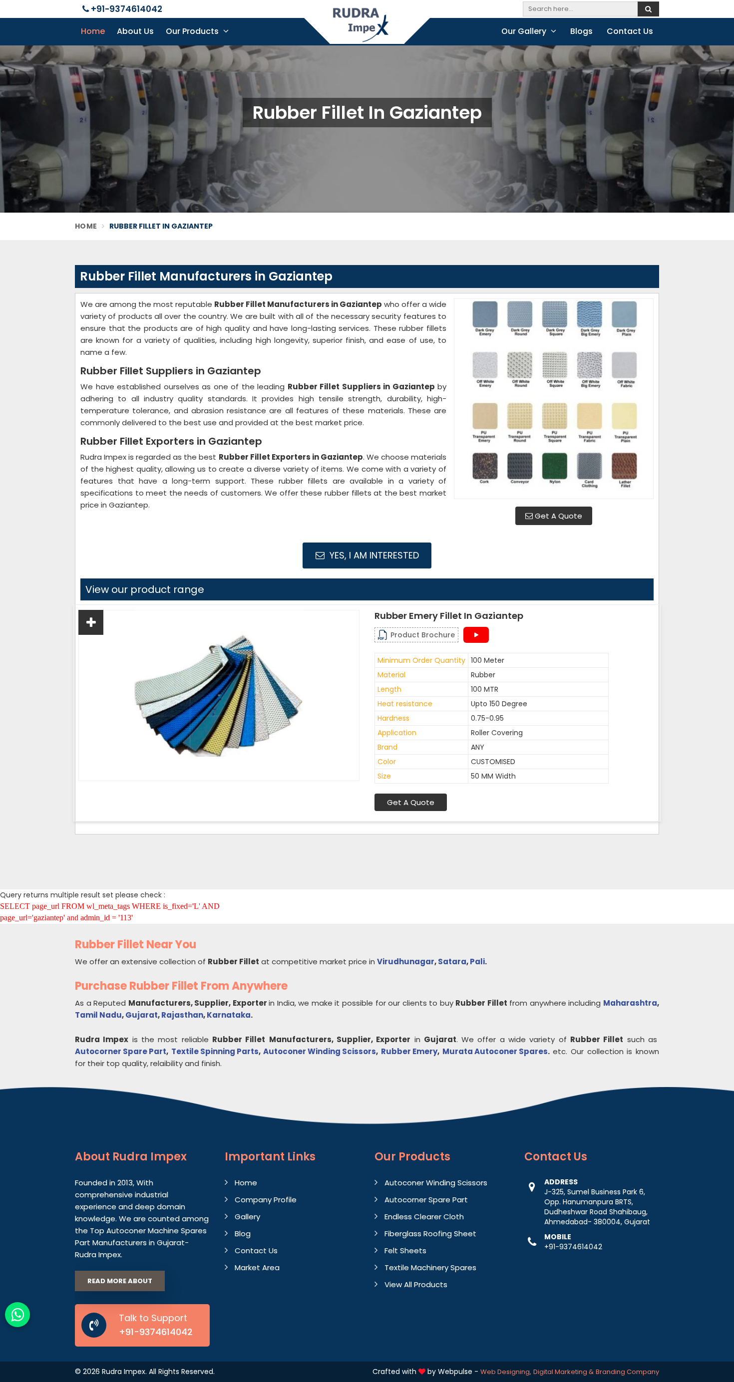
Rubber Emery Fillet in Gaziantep (448, 616)
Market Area (257, 1267)
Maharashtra (630, 1003)
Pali (477, 961)
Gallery (247, 1216)
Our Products (193, 31)
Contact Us (630, 31)
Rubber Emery (409, 1051)
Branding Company (627, 1372)
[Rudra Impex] (367, 31)
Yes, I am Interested (373, 555)
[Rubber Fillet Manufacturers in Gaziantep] (554, 398)
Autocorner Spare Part (120, 1051)
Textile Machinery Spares (430, 1267)
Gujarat (141, 1015)
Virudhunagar (405, 961)
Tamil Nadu (98, 1015)
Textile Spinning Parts (215, 1051)
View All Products (415, 1284)
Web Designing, (505, 1372)
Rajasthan (182, 1015)
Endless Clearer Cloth (424, 1216)
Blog (243, 1233)
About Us (135, 31)
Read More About (119, 1281)
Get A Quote (557, 516)
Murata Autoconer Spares (495, 1051)
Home (93, 31)
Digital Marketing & (563, 1372)
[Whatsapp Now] (17, 1314)
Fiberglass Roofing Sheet (430, 1233)
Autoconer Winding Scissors (319, 1051)
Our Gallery (524, 31)
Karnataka (229, 1015)
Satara (452, 961)
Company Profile (266, 1199)
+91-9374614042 (125, 9)
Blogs (581, 31)
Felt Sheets (405, 1250)
